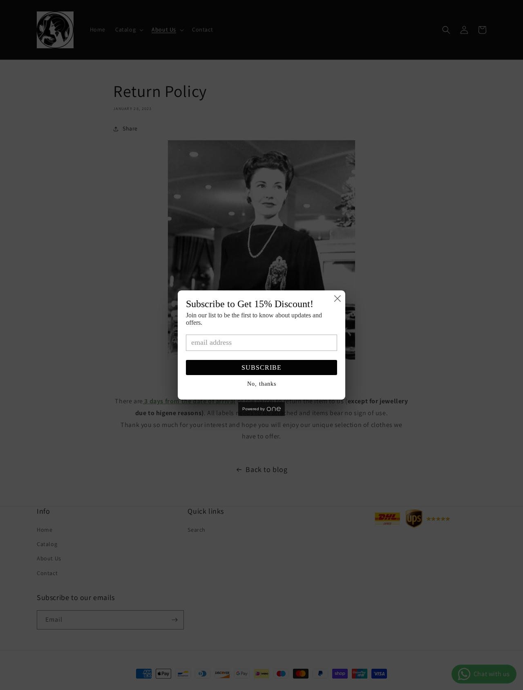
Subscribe (261, 367)
